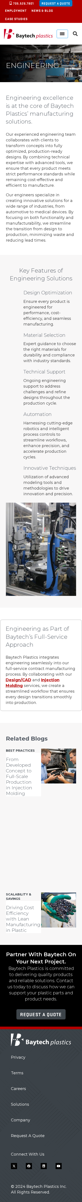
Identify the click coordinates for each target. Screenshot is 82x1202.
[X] (14, 1166)
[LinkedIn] (44, 1166)
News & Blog (42, 10)
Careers (18, 1088)
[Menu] (62, 34)
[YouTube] (59, 1166)
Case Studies (16, 19)
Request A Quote (28, 1135)
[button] (75, 34)
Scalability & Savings (18, 896)
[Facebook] (29, 1166)
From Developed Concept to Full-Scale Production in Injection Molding (19, 776)
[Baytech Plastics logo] (28, 33)
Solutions (20, 1104)
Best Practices (20, 751)
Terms (17, 1073)
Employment (16, 10)
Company (20, 1120)
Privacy (18, 1057)
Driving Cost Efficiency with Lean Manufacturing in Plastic (23, 919)
